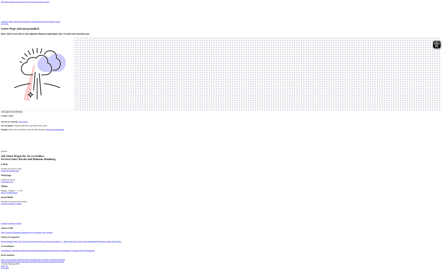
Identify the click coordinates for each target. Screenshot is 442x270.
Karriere (40, 2)
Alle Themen (116, 242)
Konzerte (55, 251)
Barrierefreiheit (6, 262)
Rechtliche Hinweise (38, 262)
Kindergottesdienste (44, 251)
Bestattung (26, 233)
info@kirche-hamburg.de (55, 130)
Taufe (3, 233)
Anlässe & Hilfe (7, 22)
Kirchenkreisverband (57, 260)
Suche (58, 22)
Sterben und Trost (70, 242)
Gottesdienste (6, 251)
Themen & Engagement (22, 22)
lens (2, 24)
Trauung (9, 233)
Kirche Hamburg (49, 22)
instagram (12, 204)
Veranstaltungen (37, 22)
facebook (4, 204)
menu (6, 24)
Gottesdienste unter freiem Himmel (23, 251)
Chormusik (75, 251)
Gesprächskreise (65, 251)
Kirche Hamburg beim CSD (11, 242)
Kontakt (20, 260)
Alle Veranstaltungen (87, 251)
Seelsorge (38, 233)
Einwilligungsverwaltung (55, 262)
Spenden (46, 2)
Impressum (26, 262)
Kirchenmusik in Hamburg (39, 260)
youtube (18, 204)
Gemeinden (12, 260)
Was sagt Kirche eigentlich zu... (51, 242)
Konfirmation (17, 233)
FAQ (29, 2)
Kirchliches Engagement (31, 242)
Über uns (23, 2)
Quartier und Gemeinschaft (87, 242)
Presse (34, 2)
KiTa (32, 233)
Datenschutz (17, 262)
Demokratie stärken (104, 242)
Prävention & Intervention (10, 2)
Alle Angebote (47, 233)
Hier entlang (23, 122)
